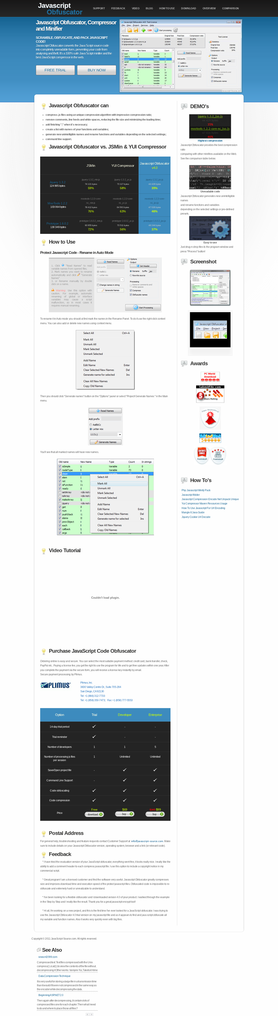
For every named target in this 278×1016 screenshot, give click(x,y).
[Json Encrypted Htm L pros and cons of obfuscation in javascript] (210, 445)
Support (99, 8)
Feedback (118, 8)
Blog (149, 8)
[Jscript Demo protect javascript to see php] (210, 467)
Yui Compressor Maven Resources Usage (204, 503)
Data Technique (54, 976)
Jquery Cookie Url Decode (196, 517)
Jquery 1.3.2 (57, 182)
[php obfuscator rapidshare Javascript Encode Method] (210, 137)
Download (188, 8)
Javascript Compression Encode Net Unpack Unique (210, 499)
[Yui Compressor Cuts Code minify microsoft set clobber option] (210, 384)
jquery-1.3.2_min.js (91, 179)
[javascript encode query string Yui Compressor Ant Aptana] (210, 354)
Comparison (230, 8)
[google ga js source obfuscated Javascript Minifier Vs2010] (210, 188)
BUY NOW (97, 70)
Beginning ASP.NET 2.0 (50, 995)
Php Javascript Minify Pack (196, 490)
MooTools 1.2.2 (57, 203)
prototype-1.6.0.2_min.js (90, 221)
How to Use (167, 8)
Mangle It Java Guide (193, 512)
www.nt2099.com (47, 956)
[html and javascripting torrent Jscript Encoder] (210, 239)
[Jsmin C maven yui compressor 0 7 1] (210, 405)
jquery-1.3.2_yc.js (122, 179)
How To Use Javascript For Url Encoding (203, 508)
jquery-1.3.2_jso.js (154, 179)
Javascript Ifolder (191, 494)
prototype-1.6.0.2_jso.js (155, 221)
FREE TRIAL (55, 70)
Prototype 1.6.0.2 (57, 223)
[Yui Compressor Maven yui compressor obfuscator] (210, 305)
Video (135, 8)
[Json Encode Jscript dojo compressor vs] (210, 432)
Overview (209, 8)
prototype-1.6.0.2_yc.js (123, 221)
